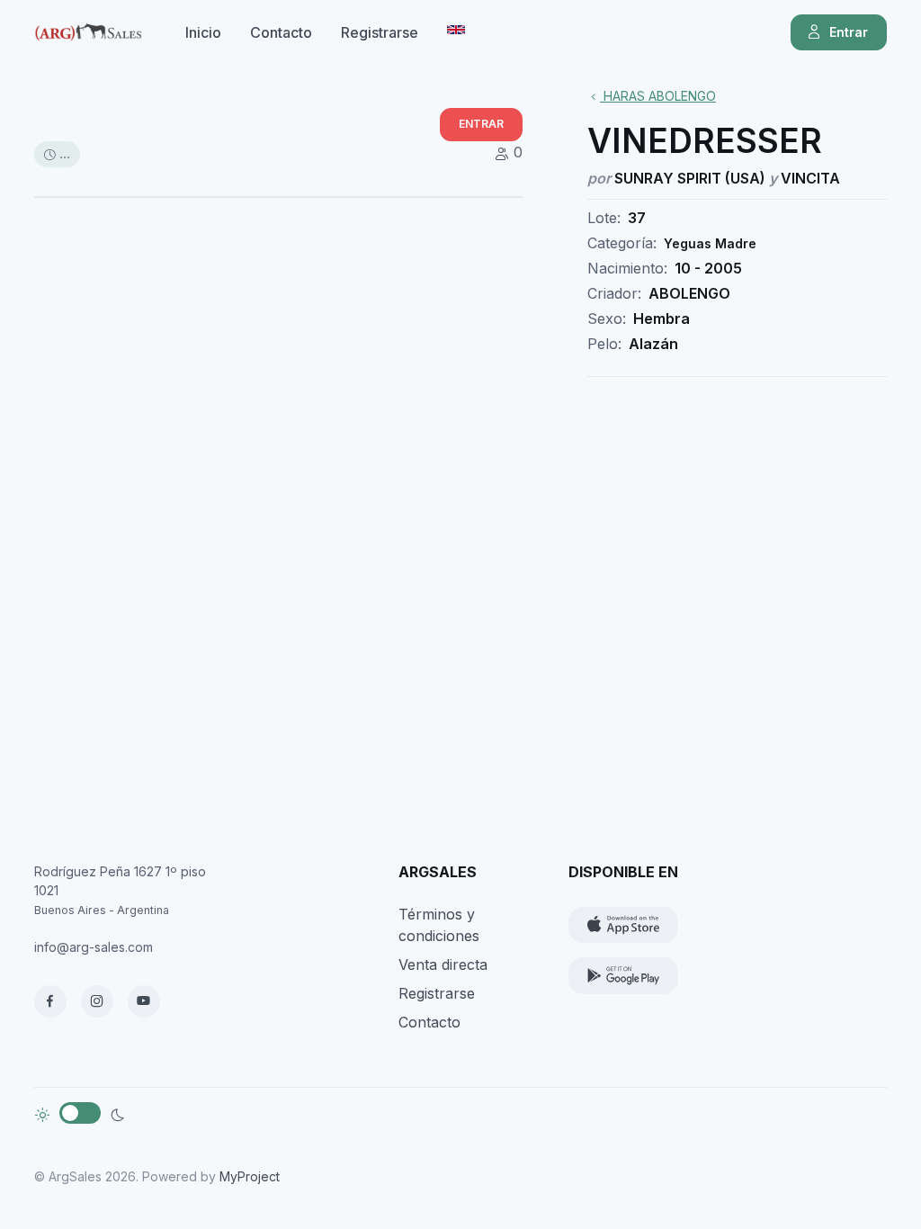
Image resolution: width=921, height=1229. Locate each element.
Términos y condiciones (438, 925)
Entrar (848, 32)
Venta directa (442, 964)
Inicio (203, 32)
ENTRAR (481, 123)
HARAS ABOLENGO (658, 95)
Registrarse (379, 32)
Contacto (281, 32)
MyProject (249, 1176)
